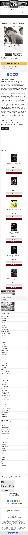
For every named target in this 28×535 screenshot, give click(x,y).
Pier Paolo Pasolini (5, 399)
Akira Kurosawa (5, 325)
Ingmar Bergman (5, 361)
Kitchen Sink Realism (6, 436)
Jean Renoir (4, 367)
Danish (3, 455)
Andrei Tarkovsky (5, 331)
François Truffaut (5, 352)
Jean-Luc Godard (5, 371)
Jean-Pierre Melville (6, 373)
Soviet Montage (5, 446)
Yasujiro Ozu (4, 418)
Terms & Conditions (8, 505)
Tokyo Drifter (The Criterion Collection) (13, 209)
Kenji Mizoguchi (5, 380)
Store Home (6, 503)
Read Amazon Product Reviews (9, 70)
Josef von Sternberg (6, 378)
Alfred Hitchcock (5, 329)
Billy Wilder (4, 335)
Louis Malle (4, 384)
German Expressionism (6, 429)
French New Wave (5, 427)
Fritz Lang (4, 356)
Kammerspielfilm (5, 435)
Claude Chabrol (5, 340)
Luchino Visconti (5, 386)
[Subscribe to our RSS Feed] (7, 482)
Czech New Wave (5, 423)
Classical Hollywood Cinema (7, 421)
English (3, 457)
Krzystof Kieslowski (6, 382)
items (15, 9)
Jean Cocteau (4, 365)
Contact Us (16, 505)
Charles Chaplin (5, 339)
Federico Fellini (5, 350)
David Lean (4, 344)
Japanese (4, 465)
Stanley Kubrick (5, 410)
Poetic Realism (5, 442)
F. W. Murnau (4, 348)
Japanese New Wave (6, 433)
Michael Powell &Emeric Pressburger (5, 393)
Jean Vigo (4, 369)
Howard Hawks (5, 359)
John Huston (4, 377)
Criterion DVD (4, 320)
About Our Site (13, 503)
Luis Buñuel (4, 388)
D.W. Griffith (4, 342)
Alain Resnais (4, 327)
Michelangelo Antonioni (6, 395)
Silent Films (4, 444)
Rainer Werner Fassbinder (7, 401)
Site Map (21, 505)
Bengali (3, 451)
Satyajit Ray (4, 406)
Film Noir (3, 425)
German (3, 461)
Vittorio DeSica (5, 412)
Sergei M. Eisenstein (6, 408)
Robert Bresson (5, 402)
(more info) (15, 58)
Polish (3, 467)
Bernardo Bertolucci (6, 333)
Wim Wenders (4, 416)
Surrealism (4, 448)
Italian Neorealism (5, 431)
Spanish (3, 470)
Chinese (3, 453)
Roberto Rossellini (5, 404)
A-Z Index (4, 314)
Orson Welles (4, 397)
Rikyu (14, 186)
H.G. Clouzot (4, 357)
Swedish (3, 472)
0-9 (2, 476)
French (3, 459)
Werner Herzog (5, 414)
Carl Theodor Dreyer (6, 337)
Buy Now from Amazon (14, 63)
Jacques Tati (4, 363)
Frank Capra (4, 354)
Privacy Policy (20, 503)
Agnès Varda (4, 323)
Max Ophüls (4, 390)
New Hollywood (5, 440)
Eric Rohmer (4, 346)
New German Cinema (6, 438)
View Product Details (7, 68)
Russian (3, 469)
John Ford (4, 375)
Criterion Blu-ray (5, 318)
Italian (3, 463)
